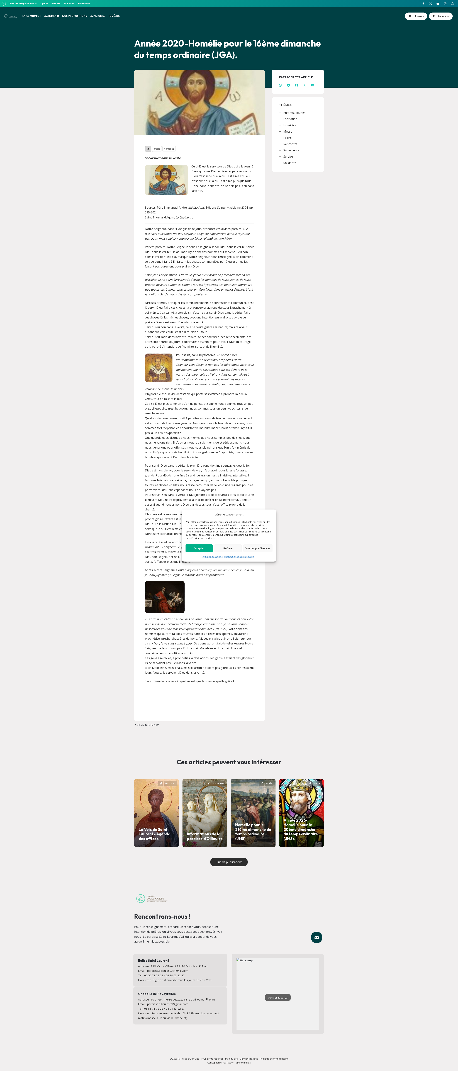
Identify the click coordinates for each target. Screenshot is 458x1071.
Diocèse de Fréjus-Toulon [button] (21, 3)
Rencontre (290, 144)
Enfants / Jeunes (294, 113)
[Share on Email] (313, 85)
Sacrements (291, 150)
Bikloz (247, 1062)
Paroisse (56, 3)
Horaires (418, 16)
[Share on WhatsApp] (280, 85)
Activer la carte (278, 997)
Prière (287, 138)
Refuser (228, 548)
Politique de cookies (212, 556)
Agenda (44, 3)
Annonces (442, 16)
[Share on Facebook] (297, 85)
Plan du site (231, 1058)
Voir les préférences (258, 548)
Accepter (199, 548)
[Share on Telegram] (288, 85)
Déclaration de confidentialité (239, 556)
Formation (290, 119)
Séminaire (69, 3)
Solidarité (289, 163)
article (157, 148)
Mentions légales (249, 1058)
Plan (204, 966)
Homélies (289, 125)
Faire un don (84, 3)
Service (288, 157)
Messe (287, 131)
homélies (169, 148)
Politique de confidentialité (274, 1058)
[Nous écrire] (316, 937)
